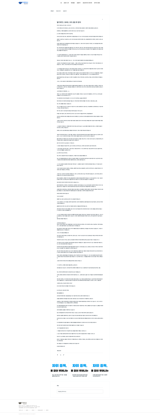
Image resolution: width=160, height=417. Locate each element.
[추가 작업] (102, 19)
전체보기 (52, 11)
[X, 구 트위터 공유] (60, 354)
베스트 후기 (58, 11)
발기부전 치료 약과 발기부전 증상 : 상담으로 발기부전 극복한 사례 (80, 375)
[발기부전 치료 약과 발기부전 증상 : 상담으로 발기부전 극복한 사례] (80, 368)
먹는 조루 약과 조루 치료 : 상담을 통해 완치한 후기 (59, 375)
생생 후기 (65, 11)
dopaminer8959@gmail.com (26, 406)
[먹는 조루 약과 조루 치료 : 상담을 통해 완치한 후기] (60, 368)
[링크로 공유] (63, 354)
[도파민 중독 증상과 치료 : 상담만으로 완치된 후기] (100, 368)
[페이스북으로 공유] (57, 354)
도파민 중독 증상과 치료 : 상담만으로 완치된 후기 (100, 375)
